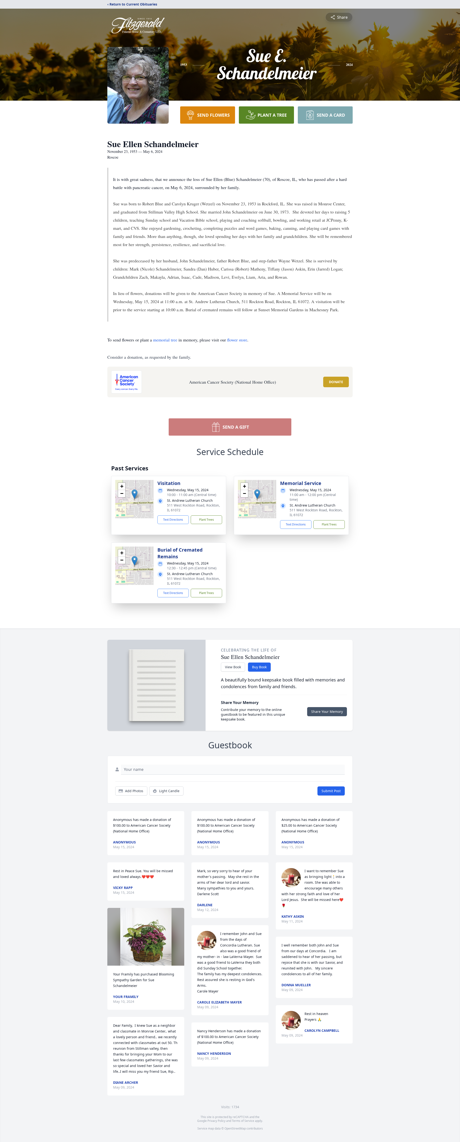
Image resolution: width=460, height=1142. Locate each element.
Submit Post (331, 791)
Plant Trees (206, 520)
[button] (135, 494)
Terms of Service (243, 1121)
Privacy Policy (216, 1121)
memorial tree (165, 340)
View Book (233, 667)
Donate (336, 382)
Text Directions (173, 520)
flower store (237, 340)
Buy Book (259, 667)
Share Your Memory (327, 711)
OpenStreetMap (235, 1128)
